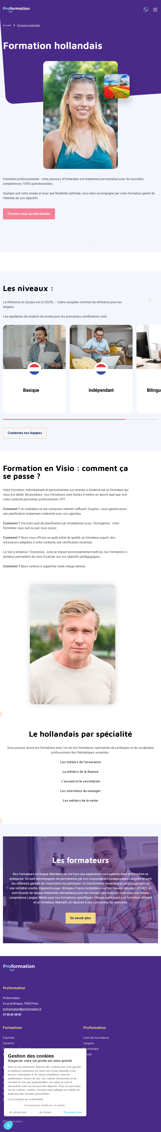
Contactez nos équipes (25, 433)
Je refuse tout (17, 1112)
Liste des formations (96, 1037)
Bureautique (91, 1048)
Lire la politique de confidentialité (25, 1099)
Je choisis (45, 1112)
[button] (8, 1125)
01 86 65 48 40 (12, 1014)
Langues (88, 1043)
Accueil (7, 25)
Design (87, 1054)
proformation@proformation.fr (22, 1009)
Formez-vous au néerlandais (29, 214)
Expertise (9, 1037)
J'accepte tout (72, 1112)
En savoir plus (80, 918)
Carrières (8, 1043)
